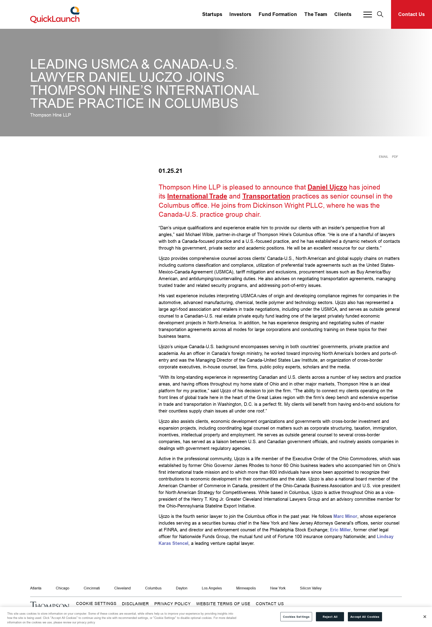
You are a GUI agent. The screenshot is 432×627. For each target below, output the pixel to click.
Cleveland (122, 588)
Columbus (153, 588)
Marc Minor (345, 516)
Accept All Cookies (364, 616)
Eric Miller (340, 529)
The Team (315, 14)
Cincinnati (92, 588)
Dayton (181, 588)
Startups (212, 14)
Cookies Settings (296, 616)
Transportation (266, 196)
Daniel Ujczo (327, 187)
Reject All (330, 616)
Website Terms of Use (223, 603)
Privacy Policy (172, 603)
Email (383, 156)
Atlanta (35, 588)
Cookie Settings (96, 603)
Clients (342, 14)
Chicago (62, 588)
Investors (240, 14)
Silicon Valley (311, 588)
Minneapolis (246, 588)
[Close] (425, 617)
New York (278, 588)
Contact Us (411, 14)
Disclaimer (135, 603)
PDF (395, 156)
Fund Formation (278, 14)
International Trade (197, 196)
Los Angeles (212, 588)
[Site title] (55, 14)
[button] (367, 14)
